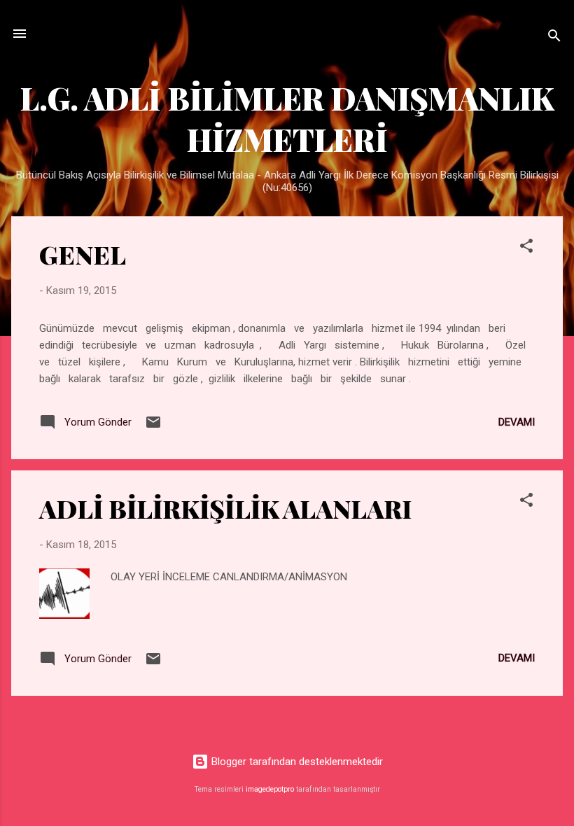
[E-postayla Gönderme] (153, 427)
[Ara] (554, 38)
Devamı (516, 422)
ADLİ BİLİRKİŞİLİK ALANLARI (225, 508)
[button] (526, 248)
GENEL (82, 254)
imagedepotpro (270, 789)
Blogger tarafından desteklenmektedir (296, 761)
